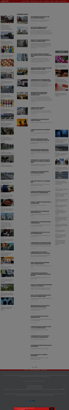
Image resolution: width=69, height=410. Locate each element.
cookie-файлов (27, 409)
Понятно (51, 408)
